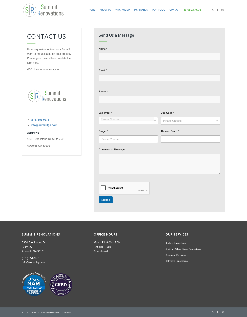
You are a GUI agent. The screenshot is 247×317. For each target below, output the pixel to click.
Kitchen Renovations (176, 243)
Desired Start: (170, 131)
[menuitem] (92, 10)
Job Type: (105, 113)
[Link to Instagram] (222, 9)
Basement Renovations (177, 255)
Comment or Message (112, 149)
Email (103, 70)
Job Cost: (167, 113)
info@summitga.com (44, 125)
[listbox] (190, 121)
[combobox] (128, 120)
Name (103, 49)
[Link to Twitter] (212, 9)
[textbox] (127, 119)
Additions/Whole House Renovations (183, 249)
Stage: (103, 131)
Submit (105, 199)
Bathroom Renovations (177, 261)
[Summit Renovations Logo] (43, 10)
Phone (103, 91)
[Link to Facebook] (217, 9)
